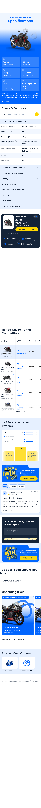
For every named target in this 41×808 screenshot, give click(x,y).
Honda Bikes (24, 681)
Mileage (28, 239)
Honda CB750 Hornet (21, 218)
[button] (20, 473)
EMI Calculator (27, 244)
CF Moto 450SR (11, 627)
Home (4, 681)
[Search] (37, 114)
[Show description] (14, 127)
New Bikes (13, 681)
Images (10, 244)
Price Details (11, 239)
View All (19, 411)
